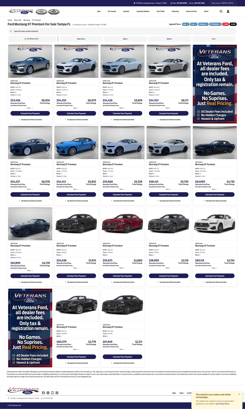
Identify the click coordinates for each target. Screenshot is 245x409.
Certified (190, 393)
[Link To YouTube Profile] (52, 392)
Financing (175, 11)
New (99, 11)
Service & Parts (191, 11)
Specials (126, 11)
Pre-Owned (112, 11)
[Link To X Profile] (48, 392)
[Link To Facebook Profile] (43, 392)
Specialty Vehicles (143, 11)
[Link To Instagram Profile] (57, 392)
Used (181, 393)
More (29, 108)
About (206, 11)
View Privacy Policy (222, 404)
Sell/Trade (160, 11)
